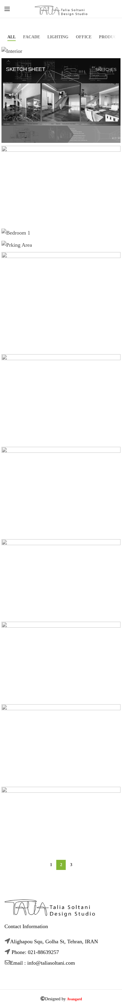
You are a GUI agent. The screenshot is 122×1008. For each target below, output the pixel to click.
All (11, 37)
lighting (57, 37)
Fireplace (20, 57)
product (109, 37)
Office (84, 37)
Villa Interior (25, 239)
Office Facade (26, 251)
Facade (31, 37)
